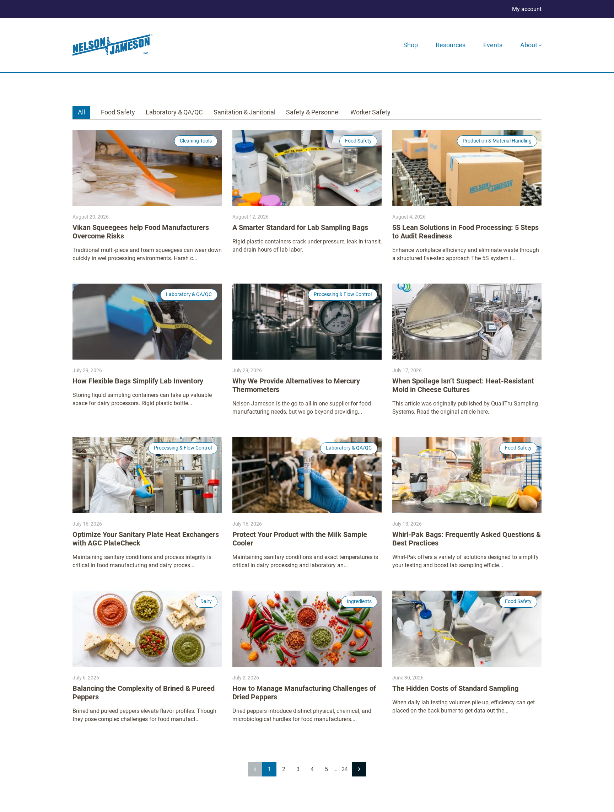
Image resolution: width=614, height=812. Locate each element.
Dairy (206, 601)
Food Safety (118, 112)
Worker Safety (370, 112)
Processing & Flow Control (343, 294)
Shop (410, 45)
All (81, 112)
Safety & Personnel (313, 112)
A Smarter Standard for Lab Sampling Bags (300, 227)
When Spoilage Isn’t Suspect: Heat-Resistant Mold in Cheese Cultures (463, 385)
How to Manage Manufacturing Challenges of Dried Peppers (304, 692)
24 (344, 769)
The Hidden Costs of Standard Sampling (455, 688)
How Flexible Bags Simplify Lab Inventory (137, 381)
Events (492, 45)
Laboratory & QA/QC (174, 112)
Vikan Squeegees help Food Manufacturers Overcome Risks (140, 231)
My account (527, 9)
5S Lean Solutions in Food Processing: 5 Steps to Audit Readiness (465, 231)
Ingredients (359, 601)
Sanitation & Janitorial (244, 112)
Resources (450, 45)
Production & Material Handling (497, 141)
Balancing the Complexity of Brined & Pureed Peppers (143, 692)
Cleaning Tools (196, 141)
